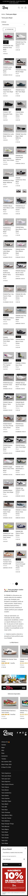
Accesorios (4, 756)
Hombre (3, 744)
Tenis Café (4, 840)
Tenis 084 (4, 807)
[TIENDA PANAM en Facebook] (17, 733)
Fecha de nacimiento (9, 856)
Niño (2, 750)
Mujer (3, 747)
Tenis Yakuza (5, 787)
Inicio (3, 14)
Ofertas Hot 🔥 (5, 742)
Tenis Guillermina (6, 793)
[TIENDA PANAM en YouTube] (26, 735)
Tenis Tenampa (5, 812)
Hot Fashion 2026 (6, 761)
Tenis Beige (4, 843)
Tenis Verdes (5, 835)
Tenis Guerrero (5, 798)
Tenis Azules (5, 837)
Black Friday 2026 (6, 764)
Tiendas (3, 759)
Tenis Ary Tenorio (6, 818)
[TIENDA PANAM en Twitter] (20, 733)
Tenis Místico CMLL (7, 815)
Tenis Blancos (5, 826)
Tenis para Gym (5, 778)
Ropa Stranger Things (7, 823)
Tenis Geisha (5, 795)
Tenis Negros (5, 829)
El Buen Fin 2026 (6, 767)
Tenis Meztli (4, 804)
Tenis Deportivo (5, 781)
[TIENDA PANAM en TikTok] (26, 733)
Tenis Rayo (4, 809)
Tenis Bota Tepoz (6, 801)
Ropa (2, 753)
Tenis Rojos (4, 832)
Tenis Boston (5, 790)
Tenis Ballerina (5, 821)
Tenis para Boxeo (6, 776)
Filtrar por (10, 29)
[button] (5, 663)
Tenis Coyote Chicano (7, 784)
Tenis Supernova (6, 773)
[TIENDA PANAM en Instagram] (23, 733)
